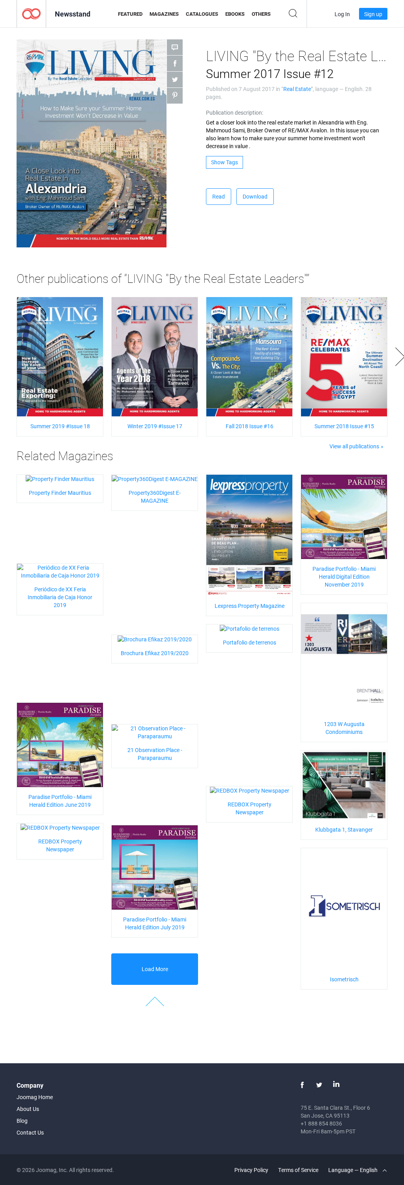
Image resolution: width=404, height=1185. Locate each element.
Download (255, 196)
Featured (130, 13)
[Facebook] (302, 1085)
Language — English (353, 1170)
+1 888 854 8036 (321, 1123)
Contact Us (30, 1132)
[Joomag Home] (31, 13)
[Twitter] (319, 1085)
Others (261, 13)
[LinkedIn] (336, 1085)
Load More (155, 969)
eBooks (235, 13)
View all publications (354, 446)
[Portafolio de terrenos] (249, 628)
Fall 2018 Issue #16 (249, 426)
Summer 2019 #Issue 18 (60, 426)
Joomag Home (35, 1097)
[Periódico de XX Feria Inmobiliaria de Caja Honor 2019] (60, 570)
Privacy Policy (251, 1170)
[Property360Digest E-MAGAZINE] (155, 478)
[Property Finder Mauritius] (60, 478)
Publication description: (234, 112)
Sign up (373, 14)
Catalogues (202, 13)
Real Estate (297, 89)
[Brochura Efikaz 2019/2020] (155, 639)
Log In (342, 14)
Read (218, 196)
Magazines (164, 13)
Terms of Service (298, 1170)
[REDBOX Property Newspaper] (249, 790)
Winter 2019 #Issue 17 (154, 426)
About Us (28, 1109)
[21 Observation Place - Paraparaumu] (155, 731)
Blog (22, 1120)
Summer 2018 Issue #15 (344, 426)
